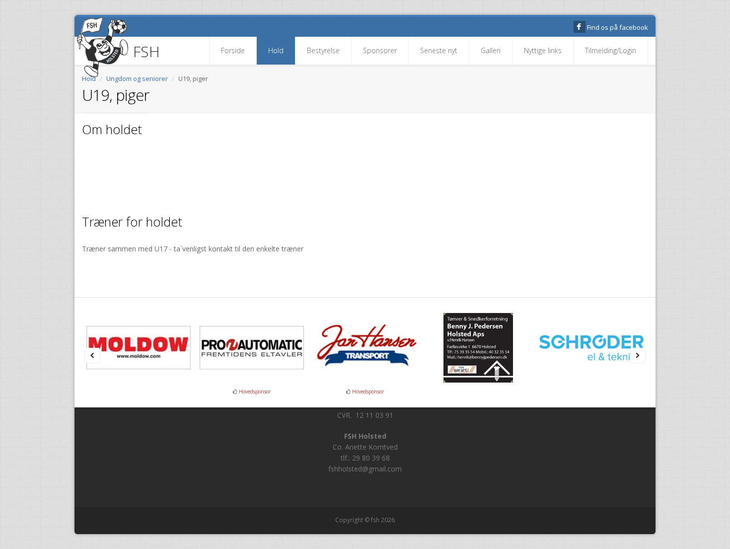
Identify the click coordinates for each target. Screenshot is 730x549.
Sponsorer (380, 50)
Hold (276, 50)
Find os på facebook (617, 27)
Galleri (491, 50)
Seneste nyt (438, 50)
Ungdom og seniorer (137, 78)
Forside (233, 50)
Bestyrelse (323, 50)
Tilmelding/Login (610, 50)
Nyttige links (543, 50)
